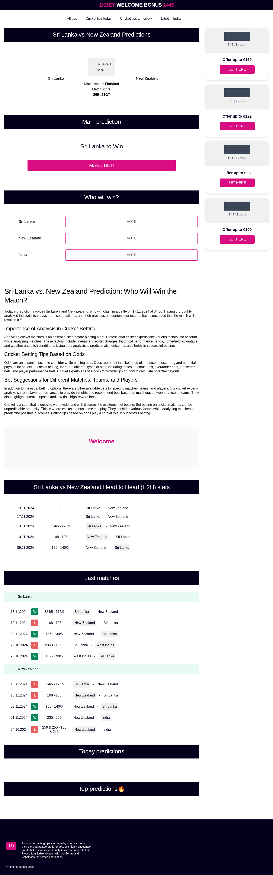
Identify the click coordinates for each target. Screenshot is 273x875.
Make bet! (101, 165)
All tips (72, 18)
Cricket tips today (99, 18)
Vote (131, 221)
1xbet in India (170, 18)
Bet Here (237, 69)
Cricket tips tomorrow (136, 18)
